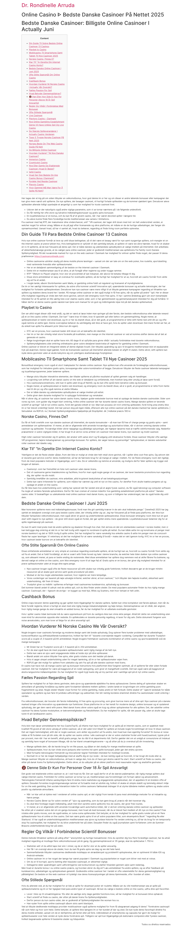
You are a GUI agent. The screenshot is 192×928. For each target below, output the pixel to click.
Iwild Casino (35, 172)
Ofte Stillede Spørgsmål (41, 112)
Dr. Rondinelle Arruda (48, 5)
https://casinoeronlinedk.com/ (49, 256)
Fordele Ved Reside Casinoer (43, 181)
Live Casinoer (35, 115)
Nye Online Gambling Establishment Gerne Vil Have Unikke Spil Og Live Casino (46, 124)
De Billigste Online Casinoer (42, 150)
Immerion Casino (37, 159)
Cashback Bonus (37, 81)
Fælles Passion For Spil (40, 90)
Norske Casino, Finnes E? (41, 59)
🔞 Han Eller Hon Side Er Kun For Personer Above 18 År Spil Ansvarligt (45, 99)
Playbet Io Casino (37, 49)
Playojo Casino (36, 184)
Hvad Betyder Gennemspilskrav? (45, 93)
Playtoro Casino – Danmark (42, 118)
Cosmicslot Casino (38, 162)
